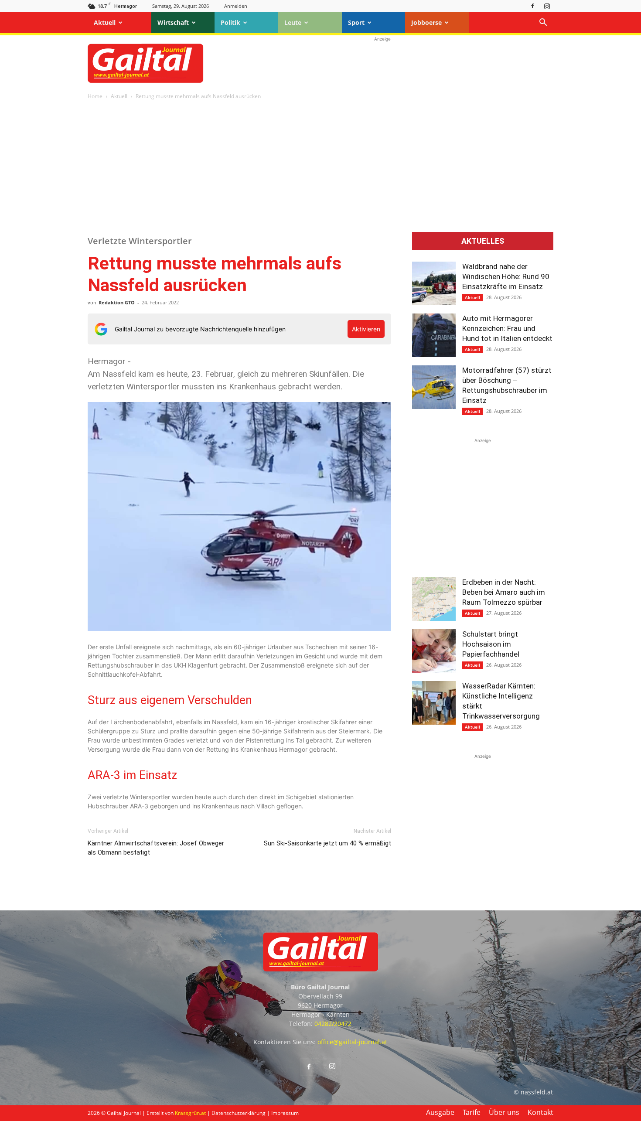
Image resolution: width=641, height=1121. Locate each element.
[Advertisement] (382, 63)
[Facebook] (532, 6)
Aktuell (105, 22)
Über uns (504, 1112)
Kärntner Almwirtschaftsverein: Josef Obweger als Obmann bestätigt (156, 847)
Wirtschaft (173, 22)
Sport (356, 22)
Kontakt (540, 1112)
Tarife (472, 1112)
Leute (292, 22)
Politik (230, 22)
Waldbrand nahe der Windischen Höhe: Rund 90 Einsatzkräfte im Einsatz (505, 276)
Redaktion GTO (117, 302)
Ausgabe (440, 1112)
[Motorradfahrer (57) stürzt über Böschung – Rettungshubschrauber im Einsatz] (434, 387)
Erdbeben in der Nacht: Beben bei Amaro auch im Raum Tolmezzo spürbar (503, 592)
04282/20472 (332, 1023)
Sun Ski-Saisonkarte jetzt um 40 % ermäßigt (327, 843)
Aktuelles (482, 241)
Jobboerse (426, 22)
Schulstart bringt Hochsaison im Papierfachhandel (490, 644)
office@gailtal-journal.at (352, 1042)
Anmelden (235, 6)
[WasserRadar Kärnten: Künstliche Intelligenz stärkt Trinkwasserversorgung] (434, 703)
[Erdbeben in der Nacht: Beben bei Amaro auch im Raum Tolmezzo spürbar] (434, 599)
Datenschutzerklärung (238, 1113)
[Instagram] (546, 6)
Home (95, 96)
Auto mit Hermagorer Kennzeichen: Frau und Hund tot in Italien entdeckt (507, 328)
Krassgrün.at (190, 1113)
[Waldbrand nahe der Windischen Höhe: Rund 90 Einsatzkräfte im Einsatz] (434, 283)
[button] (542, 23)
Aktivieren (366, 329)
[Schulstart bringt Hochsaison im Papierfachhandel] (434, 651)
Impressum (285, 1113)
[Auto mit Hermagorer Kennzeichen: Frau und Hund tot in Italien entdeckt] (434, 335)
